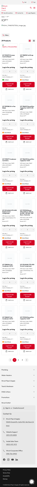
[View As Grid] (29, 40)
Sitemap (5, 479)
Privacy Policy (7, 470)
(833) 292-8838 (11, 435)
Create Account (18, 408)
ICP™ (8, 16)
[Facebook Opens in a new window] (4, 460)
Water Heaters (7, 375)
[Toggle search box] (31, 8)
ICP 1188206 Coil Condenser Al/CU (7, 265)
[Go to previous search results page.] (10, 360)
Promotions (5, 397)
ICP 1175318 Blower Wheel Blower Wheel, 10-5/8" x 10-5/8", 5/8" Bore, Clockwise (27, 213)
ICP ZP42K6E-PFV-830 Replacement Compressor (9, 212)
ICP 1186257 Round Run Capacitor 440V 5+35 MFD (27, 108)
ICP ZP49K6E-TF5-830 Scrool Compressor (27, 265)
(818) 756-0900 (11, 454)
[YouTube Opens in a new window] (12, 460)
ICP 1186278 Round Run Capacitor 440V (27, 159)
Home (3, 16)
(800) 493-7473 (11, 444)
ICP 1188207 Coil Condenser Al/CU (7, 318)
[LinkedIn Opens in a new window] (17, 460)
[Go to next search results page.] (26, 360)
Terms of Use (6, 473)
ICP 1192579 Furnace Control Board (8, 55)
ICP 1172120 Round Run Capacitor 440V (27, 318)
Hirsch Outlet (6, 403)
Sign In (7, 408)
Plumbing (5, 370)
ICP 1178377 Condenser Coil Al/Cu (9, 159)
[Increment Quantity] (15, 71)
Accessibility (6, 476)
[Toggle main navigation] (34, 8)
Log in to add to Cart (9, 84)
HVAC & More (6, 392)
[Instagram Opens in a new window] (8, 460)
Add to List (11, 89)
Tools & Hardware (7, 386)
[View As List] (33, 40)
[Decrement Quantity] (4, 71)
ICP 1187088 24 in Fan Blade (8, 107)
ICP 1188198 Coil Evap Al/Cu (26, 55)
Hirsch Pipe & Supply (8, 381)
